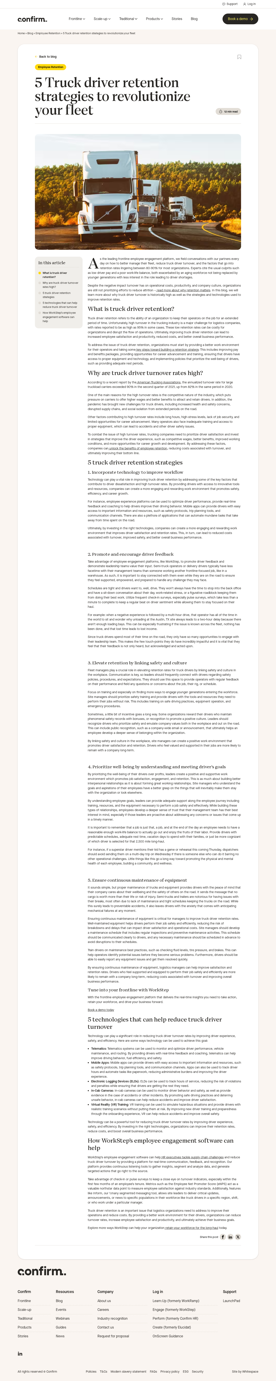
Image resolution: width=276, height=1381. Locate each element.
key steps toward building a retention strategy (167, 350)
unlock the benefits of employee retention (137, 448)
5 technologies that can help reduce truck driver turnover (60, 305)
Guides (61, 1327)
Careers (103, 1309)
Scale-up (100, 19)
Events (61, 1309)
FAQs (153, 1372)
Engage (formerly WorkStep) (174, 1309)
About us (104, 1301)
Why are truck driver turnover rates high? (60, 285)
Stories (177, 19)
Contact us (105, 1327)
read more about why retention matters (183, 290)
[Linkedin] (20, 1353)
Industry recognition (112, 1318)
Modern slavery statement (128, 1372)
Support (232, 4)
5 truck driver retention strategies (57, 295)
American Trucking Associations (158, 382)
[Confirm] (32, 19)
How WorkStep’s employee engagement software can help (59, 317)
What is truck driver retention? (55, 275)
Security (197, 1372)
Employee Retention (48, 33)
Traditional (126, 19)
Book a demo (238, 19)
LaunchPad (231, 1301)
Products (153, 19)
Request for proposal (113, 1336)
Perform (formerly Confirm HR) (175, 1318)
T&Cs (103, 1372)
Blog (194, 19)
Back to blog (47, 57)
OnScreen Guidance (168, 1336)
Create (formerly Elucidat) (172, 1327)
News (60, 1336)
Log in (252, 4)
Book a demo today (101, 1010)
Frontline (75, 19)
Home (21, 33)
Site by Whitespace (245, 1372)
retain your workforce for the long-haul (191, 1228)
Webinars (63, 1318)
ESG (185, 1372)
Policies (91, 1372)
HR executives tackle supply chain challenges (192, 1157)
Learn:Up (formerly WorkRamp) (176, 1301)
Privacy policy (169, 1372)
